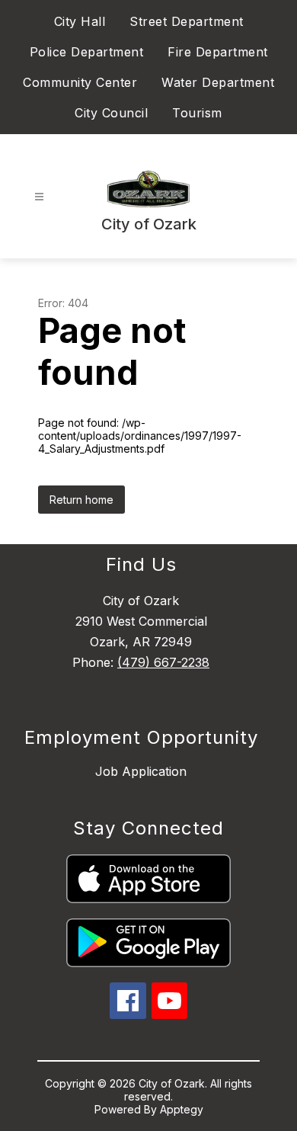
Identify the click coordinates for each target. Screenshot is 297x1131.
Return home (81, 499)
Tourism (197, 112)
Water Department (217, 82)
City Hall (80, 21)
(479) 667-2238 (163, 662)
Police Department (87, 51)
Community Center (80, 82)
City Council (111, 112)
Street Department (186, 21)
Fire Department (218, 51)
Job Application (141, 771)
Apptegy (181, 1109)
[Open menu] (39, 197)
